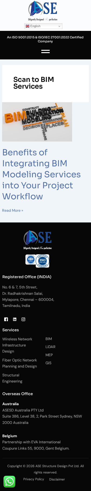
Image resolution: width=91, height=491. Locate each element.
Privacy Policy (33, 479)
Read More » (12, 210)
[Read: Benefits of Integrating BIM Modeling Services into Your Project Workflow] (45, 122)
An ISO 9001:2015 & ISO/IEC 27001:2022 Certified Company (45, 39)
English (34, 26)
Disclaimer (57, 479)
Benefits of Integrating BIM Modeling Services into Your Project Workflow (41, 174)
